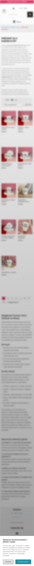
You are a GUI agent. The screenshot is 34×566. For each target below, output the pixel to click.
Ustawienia (8, 561)
